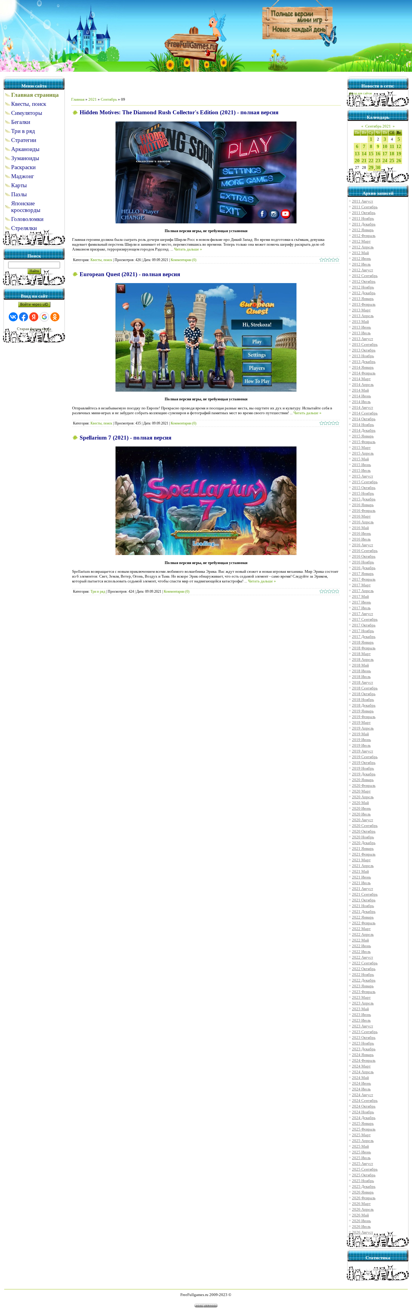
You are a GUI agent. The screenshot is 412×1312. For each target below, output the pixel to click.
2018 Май (360, 665)
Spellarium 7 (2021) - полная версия (125, 437)
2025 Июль (361, 1158)
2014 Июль (361, 401)
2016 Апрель (363, 522)
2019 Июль (361, 745)
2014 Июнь (361, 396)
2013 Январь (363, 298)
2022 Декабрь (364, 980)
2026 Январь (363, 1192)
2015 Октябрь (364, 487)
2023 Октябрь (364, 1037)
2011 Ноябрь (363, 218)
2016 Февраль (364, 510)
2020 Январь (363, 779)
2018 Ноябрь (363, 699)
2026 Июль (361, 1226)
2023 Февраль (364, 991)
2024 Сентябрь (365, 1100)
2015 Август (362, 476)
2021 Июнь (361, 877)
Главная (77, 99)
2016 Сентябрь (365, 550)
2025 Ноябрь (363, 1180)
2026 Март (361, 1203)
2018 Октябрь (364, 694)
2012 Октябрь (364, 281)
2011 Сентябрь (365, 207)
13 (357, 153)
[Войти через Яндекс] (33, 316)
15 (371, 153)
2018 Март (361, 653)
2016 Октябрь (364, 556)
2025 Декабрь (364, 1186)
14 (364, 153)
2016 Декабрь (364, 568)
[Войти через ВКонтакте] (13, 316)
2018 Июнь (361, 671)
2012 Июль (361, 264)
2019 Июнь (361, 739)
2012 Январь (363, 230)
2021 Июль (361, 883)
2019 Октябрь (364, 762)
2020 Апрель (363, 797)
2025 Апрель (363, 1140)
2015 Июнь (361, 464)
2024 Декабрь (364, 1117)
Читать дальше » (188, 249)
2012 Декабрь (364, 293)
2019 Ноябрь (363, 768)
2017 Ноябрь (363, 631)
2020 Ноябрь (363, 837)
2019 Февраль (364, 716)
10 (384, 146)
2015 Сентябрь (365, 482)
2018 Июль (361, 676)
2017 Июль (361, 608)
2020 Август (362, 820)
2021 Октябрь (364, 900)
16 (378, 153)
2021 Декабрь (364, 911)
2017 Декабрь (364, 636)
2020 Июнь (361, 808)
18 (391, 153)
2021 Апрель (363, 865)
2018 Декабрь (364, 705)
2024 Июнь (361, 1083)
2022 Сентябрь (365, 963)
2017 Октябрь (364, 625)
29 (371, 167)
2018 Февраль (364, 648)
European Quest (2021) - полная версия (130, 274)
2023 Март (361, 997)
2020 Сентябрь (365, 825)
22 (371, 160)
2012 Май (360, 253)
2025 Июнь (361, 1152)
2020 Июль (361, 814)
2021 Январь (363, 848)
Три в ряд (97, 591)
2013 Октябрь (364, 350)
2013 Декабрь (364, 361)
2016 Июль (361, 539)
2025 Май (360, 1146)
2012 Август (362, 270)
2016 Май (360, 527)
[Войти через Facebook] (23, 316)
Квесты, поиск (101, 260)
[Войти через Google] (44, 317)
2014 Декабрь (364, 430)
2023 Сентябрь (365, 1032)
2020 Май (360, 802)
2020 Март (361, 791)
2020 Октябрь (364, 831)
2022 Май (360, 940)
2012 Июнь (361, 258)
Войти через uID (34, 304)
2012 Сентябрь (365, 275)
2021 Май (360, 871)
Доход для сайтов (360, 93)
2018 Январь (363, 642)
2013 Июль (361, 333)
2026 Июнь (361, 1221)
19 (398, 153)
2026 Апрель (363, 1209)
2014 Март (361, 379)
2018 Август (362, 682)
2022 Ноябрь (363, 974)
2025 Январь (363, 1123)
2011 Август (362, 201)
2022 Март (361, 928)
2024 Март (361, 1066)
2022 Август (362, 957)
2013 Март (361, 310)
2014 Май (360, 390)
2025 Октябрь (364, 1175)
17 (384, 153)
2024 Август (362, 1095)
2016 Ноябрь (363, 562)
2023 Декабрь (364, 1049)
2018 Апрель (363, 659)
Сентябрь (109, 99)
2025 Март (361, 1135)
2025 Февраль (364, 1129)
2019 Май (360, 734)
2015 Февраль (364, 442)
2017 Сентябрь (365, 619)
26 (398, 160)
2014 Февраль (364, 373)
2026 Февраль (364, 1198)
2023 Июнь (361, 1014)
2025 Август (362, 1163)
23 (378, 160)
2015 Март (361, 447)
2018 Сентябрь (365, 688)
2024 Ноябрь (363, 1112)
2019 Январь (363, 711)
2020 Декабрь (364, 842)
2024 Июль (361, 1089)
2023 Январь (363, 986)
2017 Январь (363, 573)
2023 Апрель (363, 1003)
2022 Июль (361, 951)
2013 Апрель (363, 316)
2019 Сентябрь (365, 757)
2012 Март (361, 241)
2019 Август (362, 751)
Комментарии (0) (183, 260)
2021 (92, 99)
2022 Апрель (363, 934)
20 (357, 160)
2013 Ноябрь (363, 356)
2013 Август (362, 338)
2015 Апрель (363, 453)
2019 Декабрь (364, 774)
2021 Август (362, 888)
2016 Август (362, 545)
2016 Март (361, 516)
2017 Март (361, 585)
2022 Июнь (361, 946)
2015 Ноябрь (363, 493)
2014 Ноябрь (363, 424)
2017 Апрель (363, 590)
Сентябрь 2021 (378, 126)
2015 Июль (361, 470)
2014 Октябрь (364, 419)
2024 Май (360, 1077)
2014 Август (362, 407)
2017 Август (362, 613)
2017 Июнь (361, 602)
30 (378, 167)
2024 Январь (363, 1054)
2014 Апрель (363, 384)
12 (398, 146)
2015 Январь (363, 436)
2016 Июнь (361, 533)
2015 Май (360, 459)
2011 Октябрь (364, 212)
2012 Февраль (364, 235)
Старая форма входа (34, 328)
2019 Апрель (363, 728)
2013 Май (360, 321)
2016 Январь (363, 505)
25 (391, 160)
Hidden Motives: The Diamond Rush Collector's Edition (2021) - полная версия (179, 112)
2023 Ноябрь (363, 1043)
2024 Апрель (363, 1072)
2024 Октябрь (364, 1106)
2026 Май (360, 1215)
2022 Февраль (364, 923)
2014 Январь (363, 367)
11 (392, 146)
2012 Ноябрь (363, 287)
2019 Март (361, 722)
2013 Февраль (364, 304)
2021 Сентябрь (365, 894)
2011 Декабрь (364, 224)
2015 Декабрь (364, 499)
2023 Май (360, 1009)
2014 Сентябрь (365, 413)
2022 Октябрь (364, 969)
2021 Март (361, 860)
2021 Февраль (364, 854)
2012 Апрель (363, 247)
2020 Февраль (364, 785)
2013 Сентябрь (365, 344)
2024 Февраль (364, 1060)
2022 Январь (363, 917)
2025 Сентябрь (365, 1169)
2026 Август (362, 1232)
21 (364, 160)
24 (384, 160)
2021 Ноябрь (363, 906)
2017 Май (360, 596)
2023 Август (362, 1026)
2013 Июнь (361, 327)
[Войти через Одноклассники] (54, 316)
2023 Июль (361, 1020)
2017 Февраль (364, 579)
